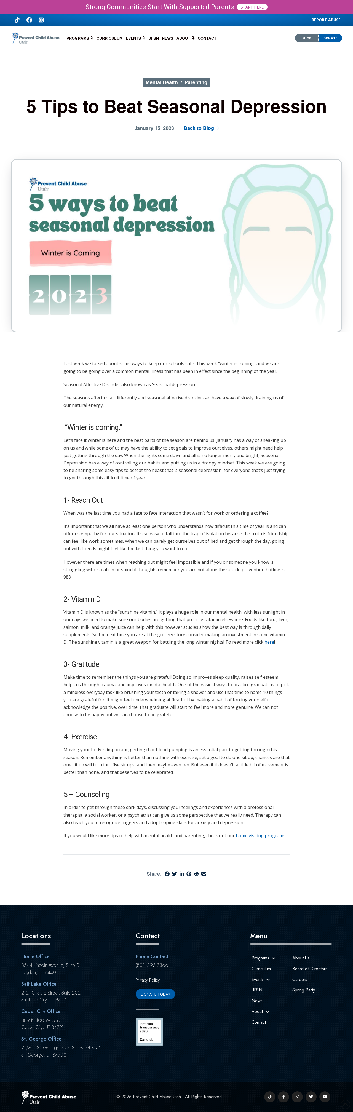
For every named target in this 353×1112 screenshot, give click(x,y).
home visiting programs (260, 836)
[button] (326, 20)
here (268, 642)
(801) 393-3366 (152, 965)
